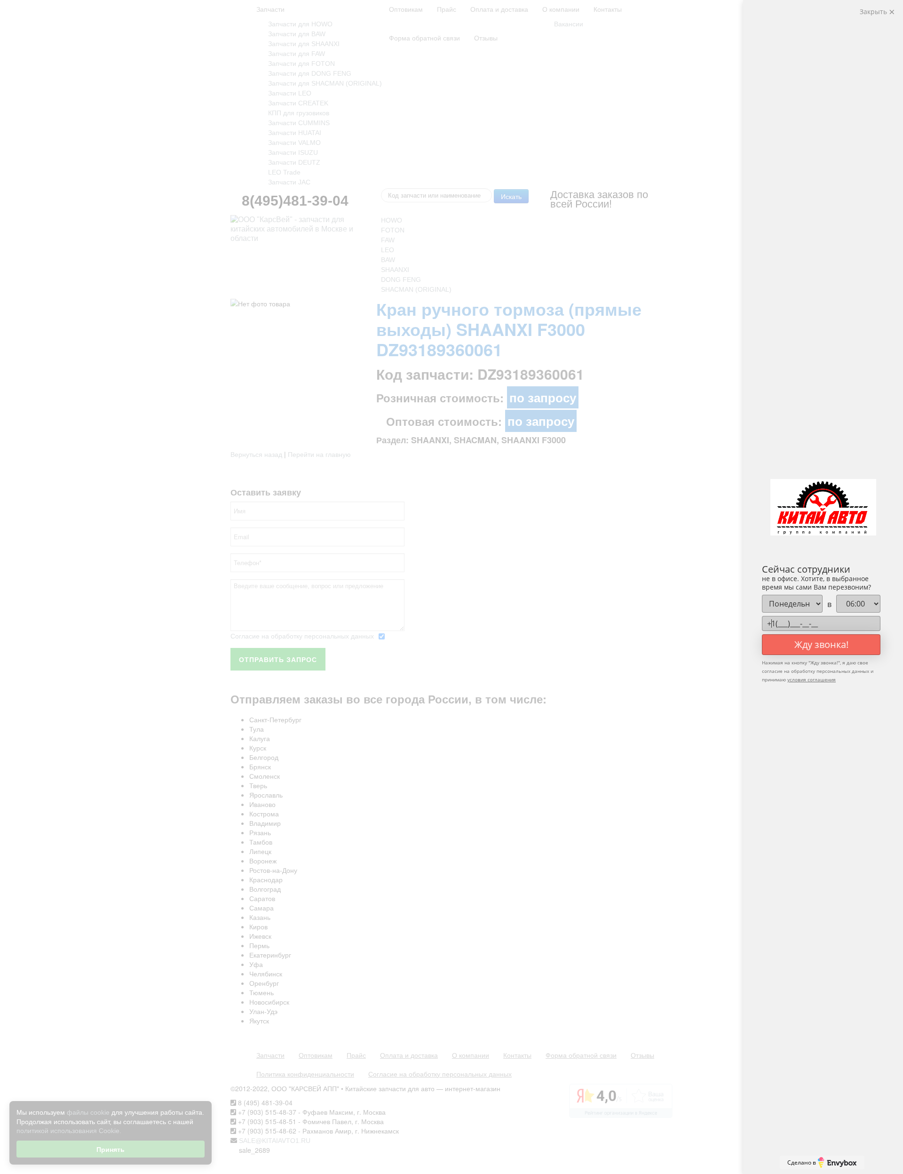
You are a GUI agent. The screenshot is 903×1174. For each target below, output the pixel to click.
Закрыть (874, 11)
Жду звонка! (821, 644)
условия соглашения (811, 679)
